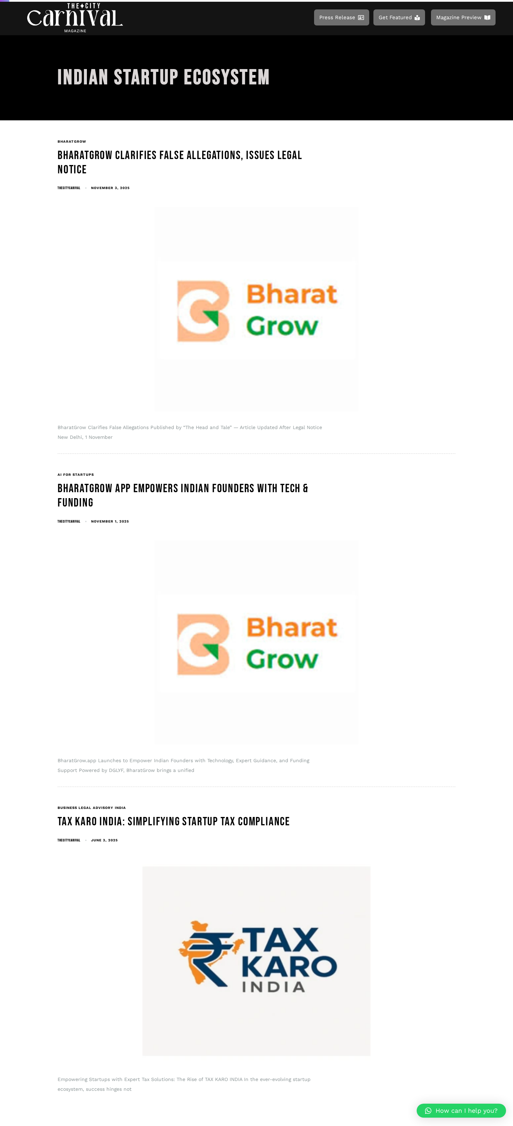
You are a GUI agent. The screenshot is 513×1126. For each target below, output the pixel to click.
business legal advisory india (92, 808)
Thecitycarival (69, 188)
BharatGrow (72, 141)
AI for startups (76, 474)
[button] (461, 1111)
